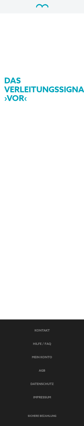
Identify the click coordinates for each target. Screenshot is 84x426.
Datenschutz (42, 384)
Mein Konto (42, 357)
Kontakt (42, 330)
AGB (42, 370)
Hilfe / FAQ (42, 344)
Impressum (42, 397)
